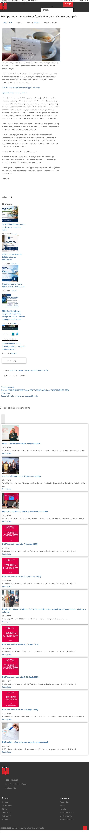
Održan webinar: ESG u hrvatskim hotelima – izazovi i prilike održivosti (13, 346)
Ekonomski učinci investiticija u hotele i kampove (21, 443)
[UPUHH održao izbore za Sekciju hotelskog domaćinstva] (10, 243)
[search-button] (52, 3)
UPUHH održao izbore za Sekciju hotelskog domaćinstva (12, 257)
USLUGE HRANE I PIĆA (39, 370)
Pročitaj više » (7, 453)
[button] (23, 3)
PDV (15, 370)
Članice (4, 809)
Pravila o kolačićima (67, 819)
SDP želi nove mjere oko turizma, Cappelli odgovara (21, 88)
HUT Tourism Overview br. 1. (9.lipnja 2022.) (20, 709)
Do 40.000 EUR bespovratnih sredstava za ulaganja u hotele (13, 227)
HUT (11, 370)
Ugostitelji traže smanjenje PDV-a (14, 93)
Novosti (36, 22)
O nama (5, 802)
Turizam (20, 370)
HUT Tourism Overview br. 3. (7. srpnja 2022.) (20, 644)
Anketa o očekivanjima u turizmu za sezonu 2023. (21, 476)
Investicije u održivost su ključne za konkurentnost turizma (25, 511)
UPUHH (27, 370)
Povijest (5, 819)
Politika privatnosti (66, 812)
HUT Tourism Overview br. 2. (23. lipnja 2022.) (20, 677)
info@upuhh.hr (10, 788)
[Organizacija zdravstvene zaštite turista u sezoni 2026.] (10, 273)
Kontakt (63, 809)
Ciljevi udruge (7, 805)
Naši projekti (6, 816)
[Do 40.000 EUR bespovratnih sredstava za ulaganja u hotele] (10, 214)
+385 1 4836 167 (11, 780)
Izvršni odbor (7, 812)
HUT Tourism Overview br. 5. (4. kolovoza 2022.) (21, 577)
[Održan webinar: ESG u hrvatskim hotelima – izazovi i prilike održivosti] (10, 333)
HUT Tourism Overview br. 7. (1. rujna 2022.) (20, 544)
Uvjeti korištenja (66, 816)
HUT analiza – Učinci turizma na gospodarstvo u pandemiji (25, 742)
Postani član (64, 802)
